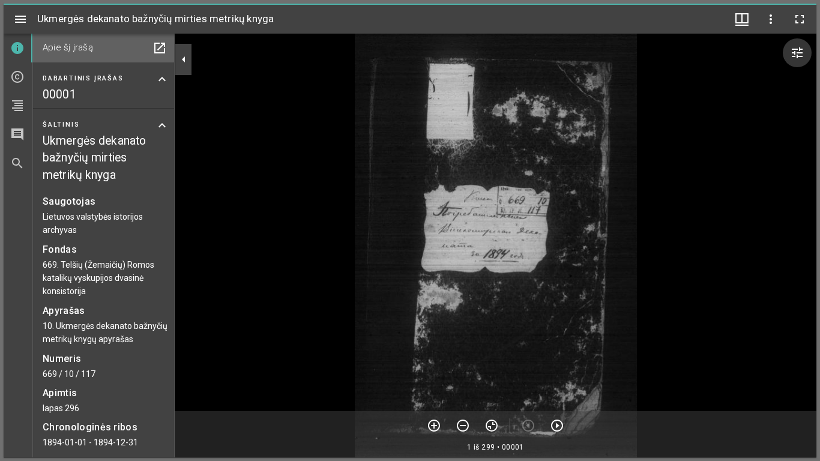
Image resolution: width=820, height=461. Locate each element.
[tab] (18, 48)
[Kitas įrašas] (557, 425)
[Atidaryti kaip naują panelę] (159, 48)
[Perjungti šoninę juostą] (20, 19)
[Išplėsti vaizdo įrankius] (797, 52)
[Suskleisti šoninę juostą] (183, 59)
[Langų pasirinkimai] (770, 19)
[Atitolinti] (462, 425)
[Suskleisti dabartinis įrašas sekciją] (162, 79)
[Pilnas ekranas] (799, 19)
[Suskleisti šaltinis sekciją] (162, 125)
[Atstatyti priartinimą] (491, 425)
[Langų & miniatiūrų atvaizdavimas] (742, 19)
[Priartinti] (434, 425)
